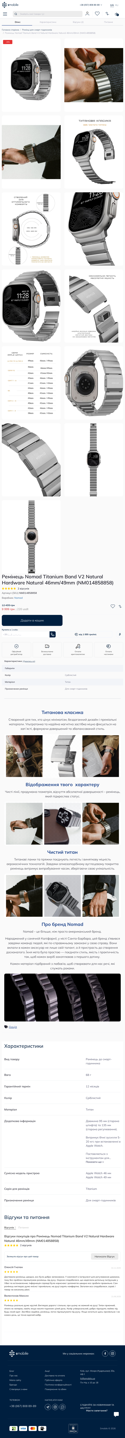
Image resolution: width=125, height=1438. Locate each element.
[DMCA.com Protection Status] (73, 1428)
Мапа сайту (15, 1380)
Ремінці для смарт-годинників (37, 29)
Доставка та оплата (55, 1375)
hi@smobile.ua (87, 1378)
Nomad (18, 597)
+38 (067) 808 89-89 (22, 1406)
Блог (11, 1371)
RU (116, 5)
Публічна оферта (53, 1380)
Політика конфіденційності (58, 1384)
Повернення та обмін (55, 1389)
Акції (47, 1371)
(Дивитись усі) (29, 661)
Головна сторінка (10, 29)
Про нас (13, 1375)
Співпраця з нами (18, 1389)
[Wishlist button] (113, 606)
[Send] (53, 634)
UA (112, 5)
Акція (13, 1027)
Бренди (13, 1384)
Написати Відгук (105, 1256)
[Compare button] (120, 606)
